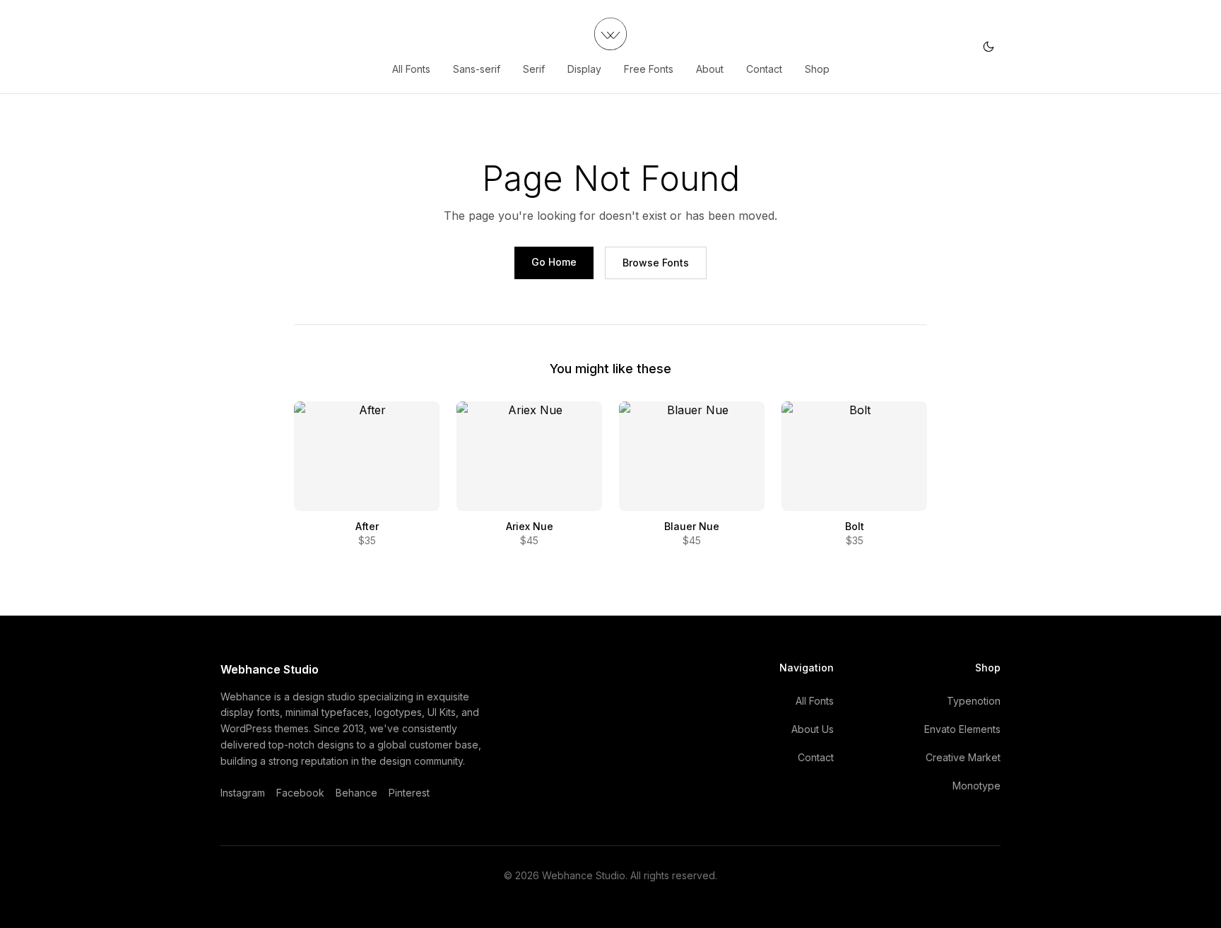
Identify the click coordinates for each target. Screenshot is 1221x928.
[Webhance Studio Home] (610, 34)
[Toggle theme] (989, 47)
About (710, 69)
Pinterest (409, 793)
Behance (356, 793)
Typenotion (974, 701)
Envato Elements (962, 729)
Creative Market (963, 757)
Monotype (976, 786)
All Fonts (411, 69)
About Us (812, 729)
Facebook (300, 793)
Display (584, 69)
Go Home (554, 262)
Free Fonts (648, 69)
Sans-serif (476, 69)
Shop (817, 69)
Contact (764, 69)
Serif (534, 69)
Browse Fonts (656, 263)
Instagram (242, 793)
